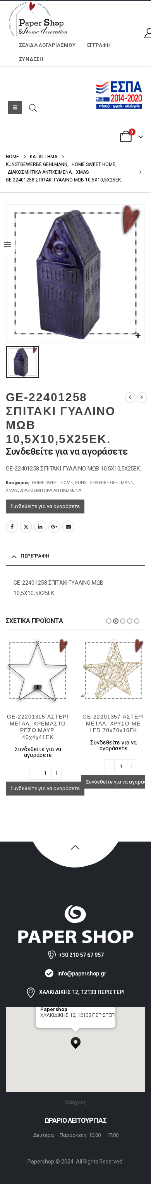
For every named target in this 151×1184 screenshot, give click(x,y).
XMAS (12, 490)
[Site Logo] (39, 19)
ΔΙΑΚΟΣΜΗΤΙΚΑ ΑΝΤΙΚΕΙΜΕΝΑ (50, 490)
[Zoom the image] (75, 908)
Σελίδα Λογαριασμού (47, 45)
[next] (141, 397)
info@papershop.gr (81, 973)
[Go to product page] (38, 671)
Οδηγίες (75, 1102)
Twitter (26, 526)
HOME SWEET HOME (52, 482)
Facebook (12, 526)
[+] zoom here (54, 1025)
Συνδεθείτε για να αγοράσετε (45, 506)
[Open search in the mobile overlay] (33, 107)
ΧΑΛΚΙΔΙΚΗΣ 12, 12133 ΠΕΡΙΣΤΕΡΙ (82, 992)
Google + (54, 526)
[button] (15, 107)
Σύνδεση (31, 59)
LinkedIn (40, 526)
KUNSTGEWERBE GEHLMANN (104, 482)
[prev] (130, 397)
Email (68, 526)
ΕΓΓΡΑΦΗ (99, 45)
